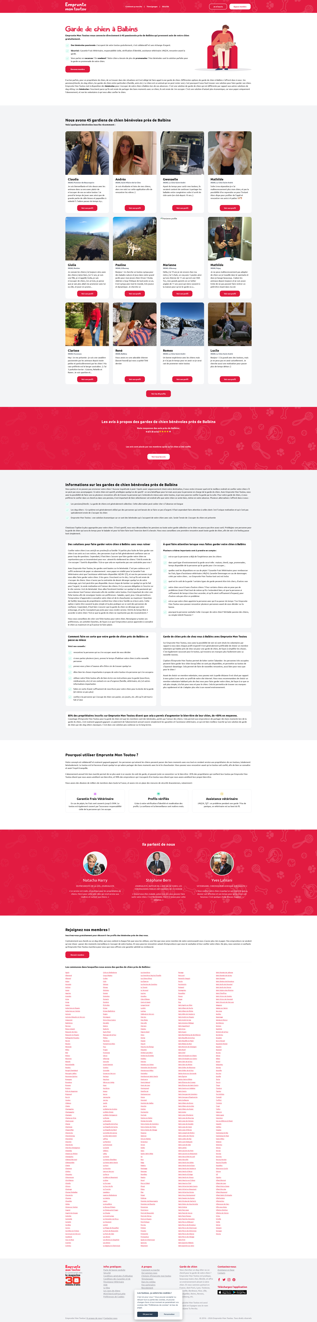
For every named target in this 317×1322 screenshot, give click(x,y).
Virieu (218, 1216)
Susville (218, 1076)
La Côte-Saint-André (110, 1136)
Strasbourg (184, 1296)
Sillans (218, 1058)
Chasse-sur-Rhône (71, 1153)
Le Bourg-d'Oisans (109, 1207)
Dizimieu (106, 990)
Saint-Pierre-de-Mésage (186, 1237)
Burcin (67, 1097)
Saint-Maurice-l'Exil (184, 1183)
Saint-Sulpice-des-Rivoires (224, 990)
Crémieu (68, 1246)
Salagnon (219, 1005)
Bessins (67, 1044)
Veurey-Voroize (221, 1159)
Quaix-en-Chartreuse (148, 1240)
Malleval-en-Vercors (147, 1014)
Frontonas (106, 1053)
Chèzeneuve (69, 1177)
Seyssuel (219, 1050)
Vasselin (218, 1124)
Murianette (144, 1112)
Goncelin (106, 1061)
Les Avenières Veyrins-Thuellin (151, 975)
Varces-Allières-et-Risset (224, 1121)
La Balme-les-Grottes (110, 1109)
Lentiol (105, 1225)
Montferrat (144, 1091)
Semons (218, 1026)
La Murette (107, 1168)
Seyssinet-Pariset (221, 1044)
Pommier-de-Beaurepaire (149, 1201)
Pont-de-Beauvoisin (147, 1213)
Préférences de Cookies (113, 1296)
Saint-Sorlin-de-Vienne (223, 987)
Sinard (218, 1061)
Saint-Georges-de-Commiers (187, 1094)
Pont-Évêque (145, 1222)
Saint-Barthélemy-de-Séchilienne (189, 1035)
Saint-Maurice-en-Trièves (186, 1180)
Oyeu (142, 1151)
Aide (105, 1284)
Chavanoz (68, 1168)
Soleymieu (219, 1064)
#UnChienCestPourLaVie (114, 1293)
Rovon (180, 996)
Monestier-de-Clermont (149, 1067)
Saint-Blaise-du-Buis (185, 1044)
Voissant (219, 1228)
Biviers (67, 1055)
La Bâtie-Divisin (108, 1112)
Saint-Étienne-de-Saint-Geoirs (188, 1085)
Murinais (143, 1115)
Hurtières (106, 1088)
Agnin (67, 972)
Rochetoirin (182, 984)
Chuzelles (68, 1201)
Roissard (181, 987)
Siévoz (218, 1055)
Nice (200, 1290)
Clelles (67, 1204)
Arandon (68, 996)
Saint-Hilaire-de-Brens (185, 1103)
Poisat (143, 1195)
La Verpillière (107, 1204)
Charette (68, 1142)
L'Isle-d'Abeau (145, 999)
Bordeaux (193, 1290)
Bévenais (68, 1047)
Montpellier (185, 1293)
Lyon (198, 1287)
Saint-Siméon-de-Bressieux (225, 981)
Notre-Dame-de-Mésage (149, 1130)
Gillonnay (106, 1058)
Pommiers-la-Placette (148, 1204)
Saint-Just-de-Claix (184, 1145)
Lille (205, 1290)
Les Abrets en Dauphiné (111, 1240)
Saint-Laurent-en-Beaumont (187, 1153)
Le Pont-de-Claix (108, 1234)
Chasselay (68, 1151)
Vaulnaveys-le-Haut (222, 1136)
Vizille (218, 1222)
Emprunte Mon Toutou (189, 1275)
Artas (67, 999)
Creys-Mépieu (107, 975)
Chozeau (68, 1198)
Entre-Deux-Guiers (109, 1020)
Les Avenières (145, 972)
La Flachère (107, 1142)
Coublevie (68, 1237)
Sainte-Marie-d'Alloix (185, 1079)
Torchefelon (220, 1094)
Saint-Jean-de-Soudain (185, 1124)
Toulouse (206, 1287)
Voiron (218, 1225)
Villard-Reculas (221, 1189)
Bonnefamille (69, 1064)
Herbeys (106, 1076)
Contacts (221, 1273)
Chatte (67, 1165)
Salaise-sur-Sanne (222, 1008)
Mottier (143, 1109)
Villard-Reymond (221, 1192)
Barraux (68, 1026)
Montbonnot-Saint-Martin (149, 1076)
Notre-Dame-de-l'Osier (148, 1127)
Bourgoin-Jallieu (71, 1073)
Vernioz (218, 1153)
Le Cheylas (106, 1213)
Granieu (105, 1067)
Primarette (144, 1234)
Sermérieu (219, 1035)
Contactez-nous (110, 1318)
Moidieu (143, 1058)
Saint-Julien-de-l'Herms (186, 1136)
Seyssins (218, 1047)
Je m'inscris (218, 6)
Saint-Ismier (182, 1112)
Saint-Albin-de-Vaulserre (186, 1014)
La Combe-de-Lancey (110, 1133)
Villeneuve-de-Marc (222, 1204)
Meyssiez (144, 1050)
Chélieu (67, 1171)
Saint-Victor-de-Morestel (224, 999)
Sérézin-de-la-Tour (222, 1032)
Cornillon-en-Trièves (72, 1231)
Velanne (218, 1142)
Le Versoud (144, 990)
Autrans (68, 1014)
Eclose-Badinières (109, 1011)
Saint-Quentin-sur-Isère (186, 1246)
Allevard (68, 978)
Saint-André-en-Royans (186, 1017)
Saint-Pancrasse (183, 1210)
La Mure (105, 1165)
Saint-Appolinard (184, 1026)
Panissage (144, 1168)
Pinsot (143, 1186)
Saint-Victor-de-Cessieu (224, 996)
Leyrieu (143, 993)
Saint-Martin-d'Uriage (185, 1174)
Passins (143, 1177)
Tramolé (219, 1097)
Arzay (67, 1002)
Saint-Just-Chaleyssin (185, 1142)
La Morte (106, 1156)
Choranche (69, 1195)
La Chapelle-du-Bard (110, 1130)
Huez (104, 1085)
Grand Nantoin (108, 1064)
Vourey (218, 1234)
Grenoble (106, 1070)
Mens (142, 1035)
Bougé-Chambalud (71, 1070)
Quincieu (144, 1243)
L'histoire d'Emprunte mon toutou (156, 1275)
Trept (218, 1106)
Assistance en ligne (226, 1270)
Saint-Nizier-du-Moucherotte (188, 1204)
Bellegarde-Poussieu (72, 1038)
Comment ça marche (133, 6)
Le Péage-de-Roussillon (111, 1228)
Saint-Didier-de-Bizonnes (186, 1067)
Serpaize (219, 1038)
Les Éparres (144, 981)
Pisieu (143, 1189)
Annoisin (68, 984)
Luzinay (143, 1011)
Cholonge (68, 1189)
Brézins (67, 1088)
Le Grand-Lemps (108, 1216)
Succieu (218, 1073)
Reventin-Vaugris (184, 978)
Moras (143, 1097)
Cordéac (68, 1225)
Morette (143, 1106)
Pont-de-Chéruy (146, 1216)
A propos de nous (94, 1318)
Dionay (105, 987)
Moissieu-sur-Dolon (147, 1064)
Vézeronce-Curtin (222, 1168)
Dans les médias (148, 1281)
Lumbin (143, 1008)
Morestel (144, 1100)
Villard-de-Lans (221, 1183)
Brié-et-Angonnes (71, 1091)
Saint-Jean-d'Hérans (185, 1130)
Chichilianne (69, 1180)
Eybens (105, 1026)
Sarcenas (219, 1011)
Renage (181, 972)
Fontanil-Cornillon (109, 1044)
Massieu (143, 1029)
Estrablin (106, 1023)
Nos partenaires (148, 1284)
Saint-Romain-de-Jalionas (224, 972)
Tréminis (219, 1103)
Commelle (68, 1219)
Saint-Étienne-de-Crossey (186, 1082)
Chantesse (68, 1127)
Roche (180, 981)
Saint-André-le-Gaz (184, 1020)
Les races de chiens (111, 1290)
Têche (218, 1079)
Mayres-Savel (145, 1032)
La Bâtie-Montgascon (110, 1115)
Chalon (67, 1106)
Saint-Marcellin (183, 1159)
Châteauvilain (69, 1162)
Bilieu (67, 1050)
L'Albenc (105, 1151)
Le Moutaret (107, 1222)
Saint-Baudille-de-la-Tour (186, 1038)
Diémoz (105, 984)
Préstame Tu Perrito (188, 1308)
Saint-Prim (181, 1240)
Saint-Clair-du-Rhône (185, 1064)
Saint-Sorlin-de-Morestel (224, 984)
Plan (142, 1192)
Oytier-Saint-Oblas (147, 1153)
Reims (193, 1293)
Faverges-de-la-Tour (109, 1035)
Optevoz (143, 1136)
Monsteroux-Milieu (147, 1070)
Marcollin (144, 1023)
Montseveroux (145, 1094)
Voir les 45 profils (158, 394)
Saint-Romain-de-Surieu (224, 975)
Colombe (68, 1216)
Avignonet (68, 1020)
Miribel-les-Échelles (147, 1055)
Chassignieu (69, 1156)
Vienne (218, 1171)
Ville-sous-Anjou (221, 1207)
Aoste (67, 990)
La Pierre (106, 1174)
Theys (218, 1085)
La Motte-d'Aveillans (110, 1159)
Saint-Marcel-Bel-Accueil (186, 1156)
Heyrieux (106, 1079)
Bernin (67, 1041)
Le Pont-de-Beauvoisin (110, 1231)
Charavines (69, 1139)
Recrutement (147, 1287)
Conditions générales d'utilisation (118, 1275)
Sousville (219, 1070)
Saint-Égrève (182, 1076)
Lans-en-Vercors (108, 1171)
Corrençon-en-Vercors (72, 1234)
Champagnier (69, 1112)
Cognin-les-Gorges (71, 1213)
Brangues (68, 1079)
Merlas (143, 1038)
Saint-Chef (181, 1053)
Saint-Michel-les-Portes (186, 1192)
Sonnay (218, 1067)
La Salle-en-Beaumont (110, 1177)
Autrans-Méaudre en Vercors (75, 1017)
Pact (142, 1159)
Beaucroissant (70, 1029)
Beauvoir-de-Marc (71, 1032)
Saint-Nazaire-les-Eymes (186, 1198)
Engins (105, 1014)
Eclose (105, 1008)
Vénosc (218, 1148)
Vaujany (218, 1130)
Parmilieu (144, 1174)
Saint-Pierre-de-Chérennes (187, 1231)
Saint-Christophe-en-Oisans (187, 1055)
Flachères (106, 1041)
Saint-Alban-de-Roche (185, 1008)
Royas (180, 999)
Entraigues (106, 1017)
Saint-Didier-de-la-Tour (186, 1070)
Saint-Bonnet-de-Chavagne (187, 1047)
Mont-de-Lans (145, 1085)
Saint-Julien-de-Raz (184, 1139)
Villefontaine (220, 1198)
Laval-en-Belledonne (110, 1195)
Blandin (67, 1061)
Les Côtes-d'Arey (146, 978)
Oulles (143, 1148)
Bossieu (68, 1067)
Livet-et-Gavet (145, 1002)
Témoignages (152, 6)
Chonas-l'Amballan (71, 1192)
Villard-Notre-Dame (222, 1186)
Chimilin (68, 1183)
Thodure (219, 1088)
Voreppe (219, 1231)
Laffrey (105, 1139)
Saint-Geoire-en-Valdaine (186, 1088)
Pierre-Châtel (145, 1183)
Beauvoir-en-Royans (72, 1035)
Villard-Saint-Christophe (224, 1195)
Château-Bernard (71, 1159)
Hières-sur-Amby (108, 1082)
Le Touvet (144, 987)
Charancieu (69, 1133)
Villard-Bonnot (221, 1180)
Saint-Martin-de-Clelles (186, 1162)
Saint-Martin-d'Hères (185, 1171)
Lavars (105, 1201)
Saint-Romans (220, 978)
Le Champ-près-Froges (110, 1210)
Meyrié (143, 1044)
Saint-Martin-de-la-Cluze (186, 1165)
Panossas (144, 1171)
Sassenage (219, 1017)
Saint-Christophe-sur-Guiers (187, 1058)
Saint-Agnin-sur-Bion (185, 1005)
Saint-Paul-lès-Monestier (186, 1219)
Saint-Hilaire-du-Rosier (186, 1109)
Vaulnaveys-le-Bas (222, 1133)
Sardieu (218, 1014)
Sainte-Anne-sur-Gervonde (187, 1073)
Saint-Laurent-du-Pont (185, 1151)
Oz (142, 1156)
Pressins (143, 1231)
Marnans (143, 1026)
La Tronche (107, 1189)
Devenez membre (78, 69)
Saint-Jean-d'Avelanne (185, 1115)
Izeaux (105, 1091)
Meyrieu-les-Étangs (147, 1047)
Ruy (179, 1002)
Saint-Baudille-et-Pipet (186, 1041)
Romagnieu (182, 990)
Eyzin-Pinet (107, 1032)
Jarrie (105, 1106)
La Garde (106, 1148)
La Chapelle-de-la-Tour (110, 1124)
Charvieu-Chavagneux (72, 1148)
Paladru (143, 1165)
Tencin (218, 1082)
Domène (106, 1002)
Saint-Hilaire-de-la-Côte (186, 1106)
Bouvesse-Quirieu (71, 1076)
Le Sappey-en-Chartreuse (111, 1246)
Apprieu (68, 993)
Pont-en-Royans (146, 1219)
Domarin (106, 999)
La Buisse (106, 1118)
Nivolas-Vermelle (146, 1121)
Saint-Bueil (182, 1050)
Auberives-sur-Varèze (72, 1011)
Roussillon (181, 993)
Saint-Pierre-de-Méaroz (186, 1234)
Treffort (219, 1100)
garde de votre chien (201, 1273)
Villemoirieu (220, 1201)
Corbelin (68, 1222)
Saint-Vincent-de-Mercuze (225, 1002)
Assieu (67, 1005)
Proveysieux (145, 1237)
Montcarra (144, 1079)
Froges (105, 1050)
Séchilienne (220, 1023)
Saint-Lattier (182, 1148)
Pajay (142, 1162)
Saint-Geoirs (182, 1091)
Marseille (184, 1290)
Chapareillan (69, 1130)
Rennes (200, 1293)
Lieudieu (143, 996)
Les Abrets (106, 1237)
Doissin (105, 993)
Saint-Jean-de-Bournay (186, 1118)
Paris (193, 1287)
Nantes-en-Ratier (146, 1118)
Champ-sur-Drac (70, 1118)
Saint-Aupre (182, 1032)
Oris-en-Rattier (146, 1139)
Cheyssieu (68, 1174)
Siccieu (218, 1053)
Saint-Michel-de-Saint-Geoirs (188, 1186)
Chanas (67, 1124)
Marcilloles (144, 1020)
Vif (217, 1174)
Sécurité (165, 6)
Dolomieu (106, 996)
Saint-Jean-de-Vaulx (185, 1127)
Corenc (67, 1228)
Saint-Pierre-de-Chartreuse (187, 1228)
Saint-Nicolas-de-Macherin (187, 1201)
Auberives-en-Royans (72, 1008)
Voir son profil (87, 208)
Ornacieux (144, 1142)
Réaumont (144, 1246)
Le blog (106, 1287)
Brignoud (68, 1094)
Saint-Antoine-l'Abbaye (186, 1023)
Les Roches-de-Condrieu (149, 984)
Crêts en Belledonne (110, 972)
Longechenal (145, 1005)
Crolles (105, 978)
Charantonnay (70, 1136)
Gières (105, 1055)
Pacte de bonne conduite (114, 1270)
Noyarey (143, 1133)
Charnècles (69, 1145)
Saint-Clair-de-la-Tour (185, 1061)
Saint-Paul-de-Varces (185, 1213)
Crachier (68, 1243)
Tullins (218, 1109)
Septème (219, 1029)
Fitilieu (105, 1038)
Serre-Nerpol (220, 1041)
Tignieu (218, 1091)
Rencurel (181, 975)
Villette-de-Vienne (222, 1213)
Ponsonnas (144, 1207)
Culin (104, 981)
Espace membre (240, 6)
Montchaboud (145, 1082)
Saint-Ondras (182, 1207)
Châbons (68, 1103)
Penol (143, 1180)
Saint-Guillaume (183, 1100)
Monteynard (145, 1088)
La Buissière (107, 1121)
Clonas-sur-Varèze (71, 1207)
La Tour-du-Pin (108, 1186)
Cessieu (67, 1100)
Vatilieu (218, 1127)
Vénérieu (219, 1145)
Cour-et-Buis (69, 1240)
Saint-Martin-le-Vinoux (186, 1177)
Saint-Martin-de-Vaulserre (187, 1168)
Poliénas (143, 1198)
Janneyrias (106, 1097)
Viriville (218, 1219)
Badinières (69, 1023)
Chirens (67, 1186)
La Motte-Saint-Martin (110, 1162)
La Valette (106, 1198)
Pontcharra (144, 1210)
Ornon (143, 1145)
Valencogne (220, 1115)
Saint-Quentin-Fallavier (186, 1243)
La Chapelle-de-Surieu (110, 1127)
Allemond (68, 975)
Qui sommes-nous (149, 1273)
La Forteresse (107, 1145)
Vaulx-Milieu (220, 1139)
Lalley (105, 1153)
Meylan (143, 1041)
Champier (68, 1115)
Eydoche (106, 1029)
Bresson (68, 1085)
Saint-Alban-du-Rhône (185, 1011)
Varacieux (219, 1118)
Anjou (67, 981)
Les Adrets (106, 1243)
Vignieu (218, 1177)
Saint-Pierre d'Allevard (185, 1222)
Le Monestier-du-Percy (111, 1219)
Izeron (105, 1094)
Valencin (219, 1112)
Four (104, 1047)
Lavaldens (106, 1192)
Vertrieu (219, 1156)
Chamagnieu (69, 1109)
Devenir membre (77, 955)
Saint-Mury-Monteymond (186, 1195)
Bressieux (68, 1082)
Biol (66, 1053)
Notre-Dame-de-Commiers (150, 1124)
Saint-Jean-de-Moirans (185, 1121)
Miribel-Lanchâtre (147, 1053)
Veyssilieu (219, 1165)
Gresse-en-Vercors (109, 1073)
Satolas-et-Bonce (221, 1020)
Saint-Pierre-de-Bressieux (187, 1225)
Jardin (105, 1103)
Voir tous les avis (159, 457)
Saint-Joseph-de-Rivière (186, 1133)
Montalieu (144, 1073)
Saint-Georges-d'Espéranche (188, 1097)
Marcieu (143, 1017)
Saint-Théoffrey (221, 993)
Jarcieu (105, 1100)
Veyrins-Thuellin (221, 1162)
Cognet (67, 1210)
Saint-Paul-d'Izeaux (184, 1216)
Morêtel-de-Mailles (147, 1103)
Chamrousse (69, 1121)
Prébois (143, 1228)
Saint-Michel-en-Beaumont (187, 1189)
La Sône (105, 1180)
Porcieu (143, 1225)
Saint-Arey (181, 1029)
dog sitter (200, 1270)
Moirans (143, 1061)
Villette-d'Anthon (222, 1210)
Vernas (218, 1151)
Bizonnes (68, 1058)
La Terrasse (107, 1183)
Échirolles (106, 1005)
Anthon (67, 987)
